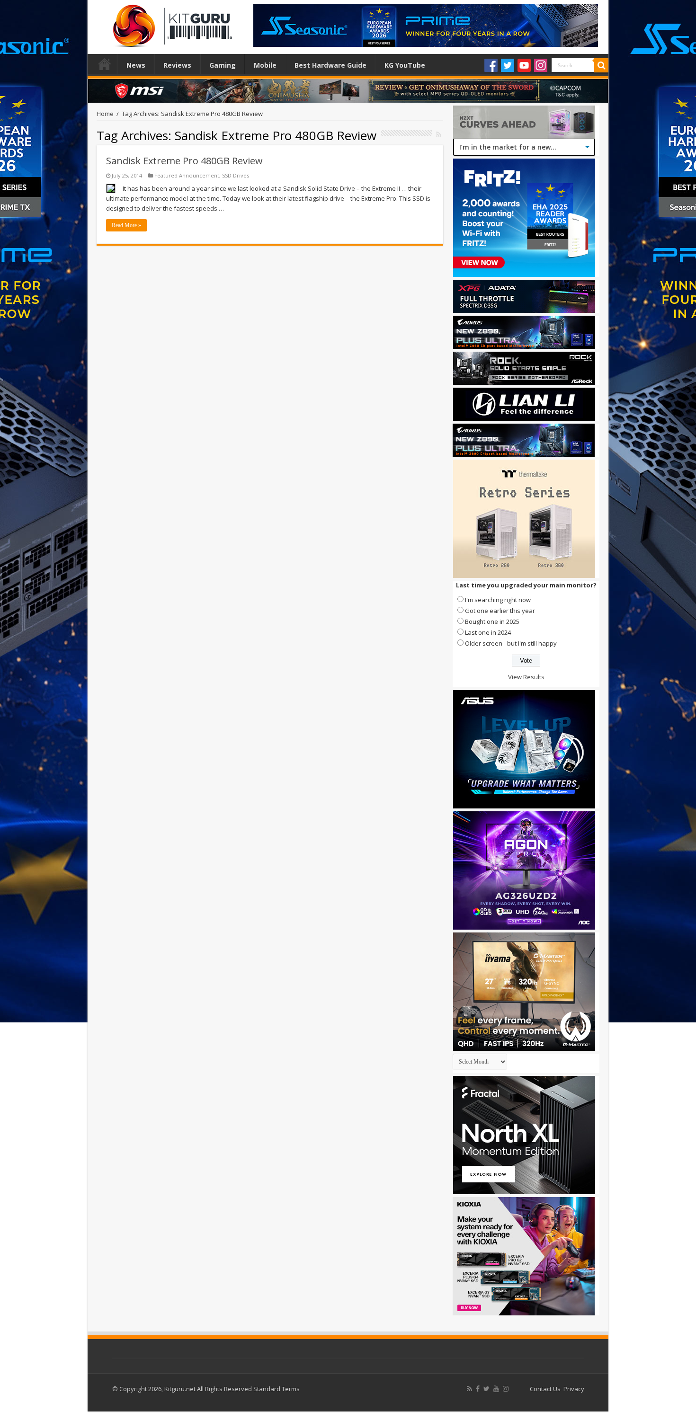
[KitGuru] (170, 22)
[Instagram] (540, 65)
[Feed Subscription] (438, 134)
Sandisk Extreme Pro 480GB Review (184, 160)
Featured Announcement (186, 175)
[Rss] (469, 1388)
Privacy (573, 1388)
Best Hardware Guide (330, 65)
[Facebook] (491, 65)
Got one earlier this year (500, 610)
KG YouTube (404, 65)
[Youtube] (524, 65)
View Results (526, 677)
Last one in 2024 (488, 632)
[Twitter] (507, 65)
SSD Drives (235, 175)
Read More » (126, 225)
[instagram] (505, 1388)
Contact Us (545, 1388)
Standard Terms (276, 1388)
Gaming (222, 65)
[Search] (601, 65)
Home (104, 64)
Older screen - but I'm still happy (511, 643)
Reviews (177, 65)
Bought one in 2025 (492, 621)
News (135, 65)
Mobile (265, 65)
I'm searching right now (498, 599)
